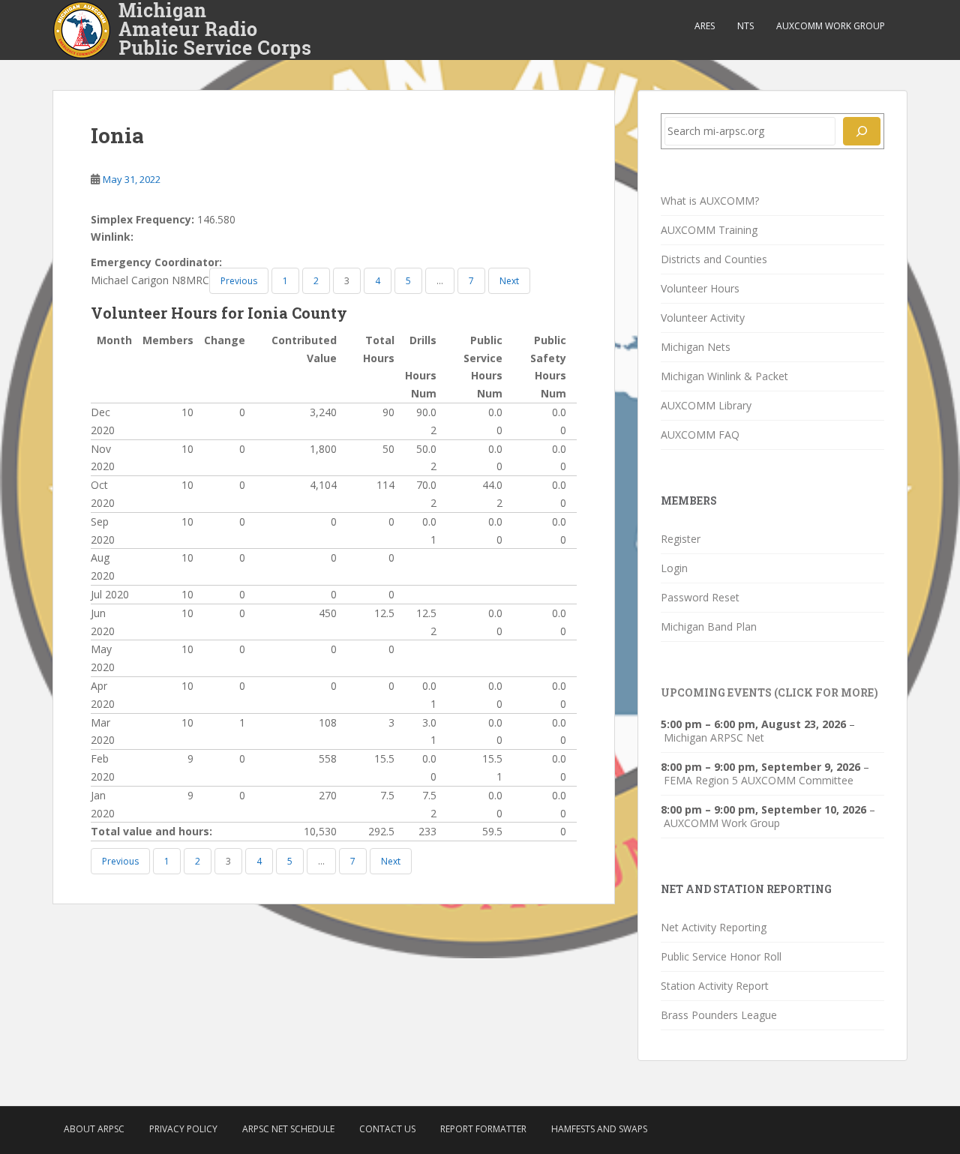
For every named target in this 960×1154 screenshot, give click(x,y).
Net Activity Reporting (713, 927)
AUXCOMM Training (709, 230)
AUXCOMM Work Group (830, 25)
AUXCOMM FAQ (700, 434)
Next (509, 280)
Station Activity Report (715, 986)
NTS (745, 25)
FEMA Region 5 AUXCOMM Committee (759, 780)
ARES (704, 25)
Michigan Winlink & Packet (724, 376)
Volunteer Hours (700, 288)
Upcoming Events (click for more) (769, 692)
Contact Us (387, 1129)
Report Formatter (483, 1129)
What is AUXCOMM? (710, 200)
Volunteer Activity (703, 317)
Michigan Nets (695, 347)
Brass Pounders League (719, 1015)
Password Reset (700, 597)
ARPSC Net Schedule (288, 1129)
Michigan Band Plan (709, 626)
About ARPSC (94, 1129)
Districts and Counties (714, 259)
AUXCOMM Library (706, 405)
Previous (238, 280)
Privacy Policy (183, 1129)
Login (674, 568)
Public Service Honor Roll (721, 956)
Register (680, 539)
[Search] (861, 131)
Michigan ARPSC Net (714, 738)
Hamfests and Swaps (599, 1129)
